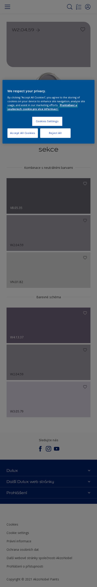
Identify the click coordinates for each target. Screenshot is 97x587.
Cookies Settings (47, 121)
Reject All (55, 133)
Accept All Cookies (22, 133)
